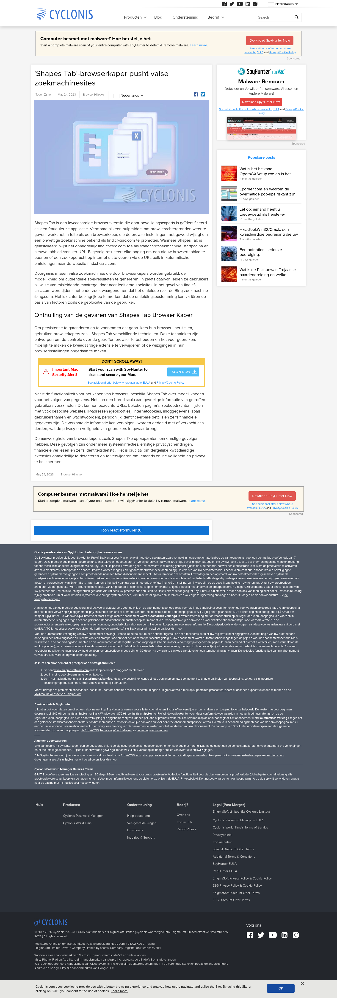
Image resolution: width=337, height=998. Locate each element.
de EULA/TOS (43, 628)
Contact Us (184, 822)
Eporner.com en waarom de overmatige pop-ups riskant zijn (268, 192)
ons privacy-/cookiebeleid (152, 755)
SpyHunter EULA (225, 864)
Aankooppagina (241, 778)
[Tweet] (203, 94)
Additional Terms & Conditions (234, 857)
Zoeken (297, 17)
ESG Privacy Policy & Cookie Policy (237, 886)
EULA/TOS (128, 755)
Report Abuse (186, 829)
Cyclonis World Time (77, 823)
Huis (39, 805)
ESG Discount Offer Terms (231, 900)
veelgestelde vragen (248, 755)
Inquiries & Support (141, 838)
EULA (260, 52)
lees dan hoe (173, 628)
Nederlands (130, 95)
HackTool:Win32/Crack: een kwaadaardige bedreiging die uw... (270, 232)
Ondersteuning (185, 17)
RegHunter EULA (225, 871)
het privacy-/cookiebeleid (70, 628)
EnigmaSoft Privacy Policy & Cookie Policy (242, 878)
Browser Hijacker (94, 94)
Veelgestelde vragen (142, 823)
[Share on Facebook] (196, 94)
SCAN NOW (181, 372)
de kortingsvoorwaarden (105, 628)
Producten (133, 17)
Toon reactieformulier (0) (122, 530)
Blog (158, 17)
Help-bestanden (138, 816)
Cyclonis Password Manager (83, 816)
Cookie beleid (222, 842)
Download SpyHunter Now (270, 40)
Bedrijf (213, 17)
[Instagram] (255, 4)
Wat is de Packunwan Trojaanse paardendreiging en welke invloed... (268, 274)
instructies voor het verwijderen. (80, 783)
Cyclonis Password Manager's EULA (238, 820)
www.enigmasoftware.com (71, 670)
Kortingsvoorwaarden (213, 778)
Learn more (198, 45)
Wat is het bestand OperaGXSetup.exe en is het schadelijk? (265, 173)
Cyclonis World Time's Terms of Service (240, 827)
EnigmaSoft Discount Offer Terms (236, 893)
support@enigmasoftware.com (212, 690)
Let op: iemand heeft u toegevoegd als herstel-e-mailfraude (262, 214)
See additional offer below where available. (115, 382)
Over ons (183, 815)
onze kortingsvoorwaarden (190, 755)
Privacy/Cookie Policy (282, 52)
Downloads (135, 830)
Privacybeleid (189, 778)
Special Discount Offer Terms (233, 849)
